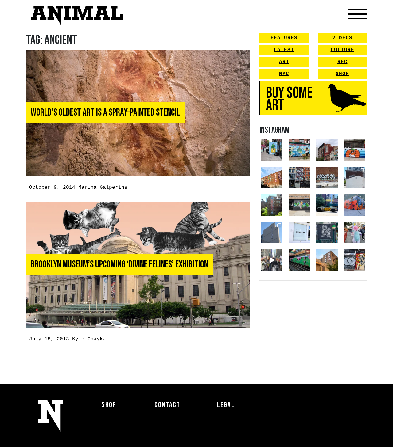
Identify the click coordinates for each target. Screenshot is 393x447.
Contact (167, 404)
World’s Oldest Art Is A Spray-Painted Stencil (105, 113)
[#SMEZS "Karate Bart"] (299, 205)
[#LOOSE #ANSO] (327, 150)
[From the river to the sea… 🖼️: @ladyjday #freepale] (299, 150)
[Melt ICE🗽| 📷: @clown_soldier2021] (327, 232)
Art (284, 62)
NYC (284, 74)
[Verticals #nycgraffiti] (271, 177)
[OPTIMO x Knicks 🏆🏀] (271, 205)
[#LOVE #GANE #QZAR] (299, 177)
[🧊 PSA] (299, 232)
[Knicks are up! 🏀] (354, 205)
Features (284, 38)
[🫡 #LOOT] (327, 205)
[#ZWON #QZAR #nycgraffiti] (327, 260)
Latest (284, 50)
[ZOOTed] (271, 232)
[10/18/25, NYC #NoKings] (354, 232)
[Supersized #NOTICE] (327, 177)
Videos (342, 38)
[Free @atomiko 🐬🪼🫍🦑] (354, 150)
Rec (342, 62)
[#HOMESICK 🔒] (354, 177)
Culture (342, 50)
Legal (226, 404)
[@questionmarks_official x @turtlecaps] (271, 150)
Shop (342, 74)
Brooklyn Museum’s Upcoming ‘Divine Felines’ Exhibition (119, 265)
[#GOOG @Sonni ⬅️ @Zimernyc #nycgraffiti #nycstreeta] (354, 260)
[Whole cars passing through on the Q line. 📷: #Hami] (299, 260)
